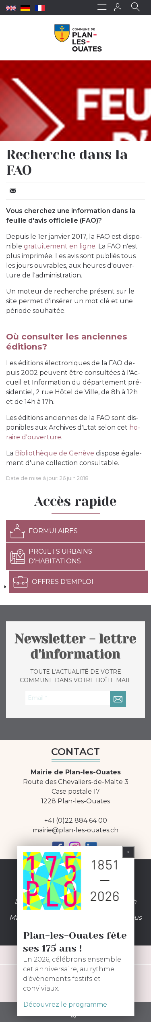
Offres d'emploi (62, 581)
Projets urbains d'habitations (60, 556)
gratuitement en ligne (59, 246)
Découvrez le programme (65, 1004)
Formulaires (53, 531)
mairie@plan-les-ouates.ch (75, 830)
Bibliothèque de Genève (54, 453)
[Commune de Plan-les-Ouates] (78, 37)
